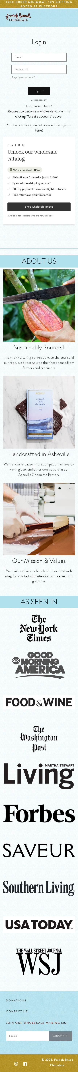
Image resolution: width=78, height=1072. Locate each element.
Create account (39, 100)
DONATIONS (16, 1000)
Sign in (39, 91)
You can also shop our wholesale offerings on (39, 128)
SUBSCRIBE (60, 1036)
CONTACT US (17, 1011)
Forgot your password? (23, 77)
